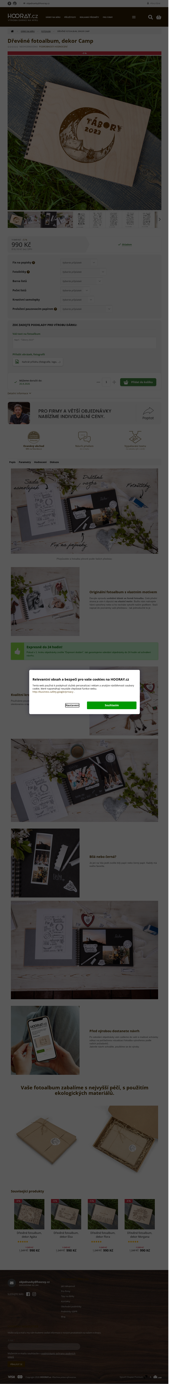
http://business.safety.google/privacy (53, 691)
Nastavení (72, 705)
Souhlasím (112, 705)
